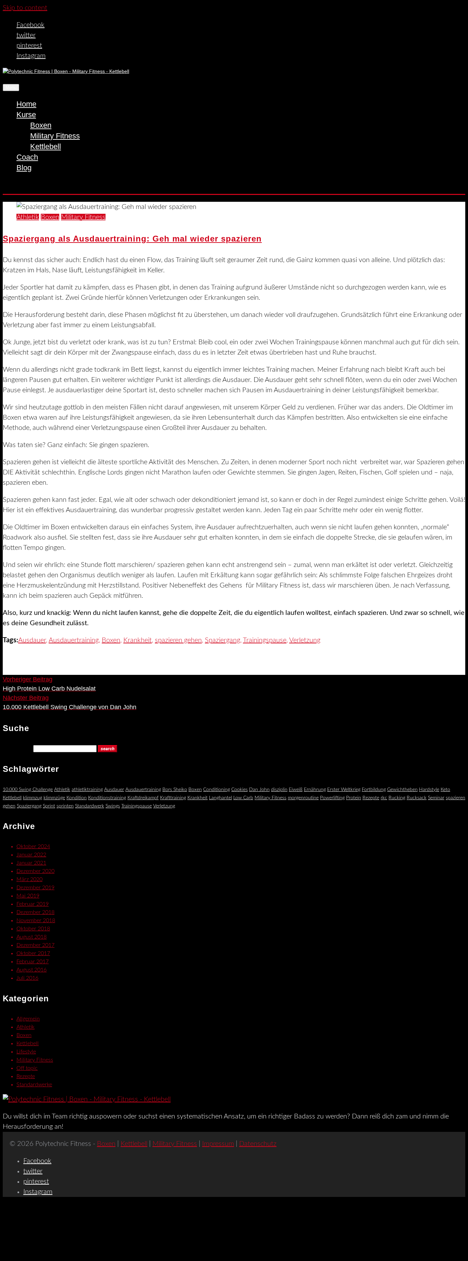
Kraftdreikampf (143, 797)
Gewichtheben (402, 789)
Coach (27, 157)
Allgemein (28, 1019)
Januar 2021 (31, 863)
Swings (113, 806)
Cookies (239, 789)
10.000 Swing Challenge (28, 789)
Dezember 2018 (35, 912)
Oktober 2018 (33, 928)
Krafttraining (173, 797)
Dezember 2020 (35, 871)
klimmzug (32, 797)
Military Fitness (55, 136)
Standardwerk (89, 806)
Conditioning (216, 789)
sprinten (65, 806)
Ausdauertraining (74, 640)
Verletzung (304, 640)
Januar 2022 (31, 854)
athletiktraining (87, 789)
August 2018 (31, 937)
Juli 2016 (27, 978)
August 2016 (31, 970)
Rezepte (370, 797)
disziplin (279, 789)
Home (26, 104)
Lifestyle (26, 1051)
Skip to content (25, 7)
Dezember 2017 (35, 945)
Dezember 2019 (35, 887)
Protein (353, 797)
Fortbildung (374, 789)
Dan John (259, 789)
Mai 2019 (27, 896)
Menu (10, 87)
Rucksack (417, 797)
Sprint (49, 806)
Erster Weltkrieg (343, 789)
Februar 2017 (32, 961)
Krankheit (137, 640)
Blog (24, 167)
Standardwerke (34, 1084)
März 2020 (29, 879)
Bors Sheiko (174, 789)
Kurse (26, 114)
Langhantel (220, 797)
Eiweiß (296, 789)
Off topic (27, 1068)
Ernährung (315, 789)
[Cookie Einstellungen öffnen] (54, 1253)
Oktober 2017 (33, 953)
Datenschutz (257, 1143)
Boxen (40, 125)
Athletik (27, 217)
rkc (384, 797)
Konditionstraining (107, 797)
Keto (445, 789)
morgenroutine (303, 797)
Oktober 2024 (33, 846)
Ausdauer (32, 640)
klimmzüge (54, 797)
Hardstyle (429, 789)
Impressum (218, 1143)
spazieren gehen (178, 640)
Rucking (397, 797)
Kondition (76, 797)
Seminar (436, 797)
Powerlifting (332, 797)
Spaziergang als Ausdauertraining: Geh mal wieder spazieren (132, 238)
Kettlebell (45, 146)
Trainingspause (264, 640)
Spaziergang (222, 640)
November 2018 (35, 920)
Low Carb (243, 797)
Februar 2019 (32, 904)
